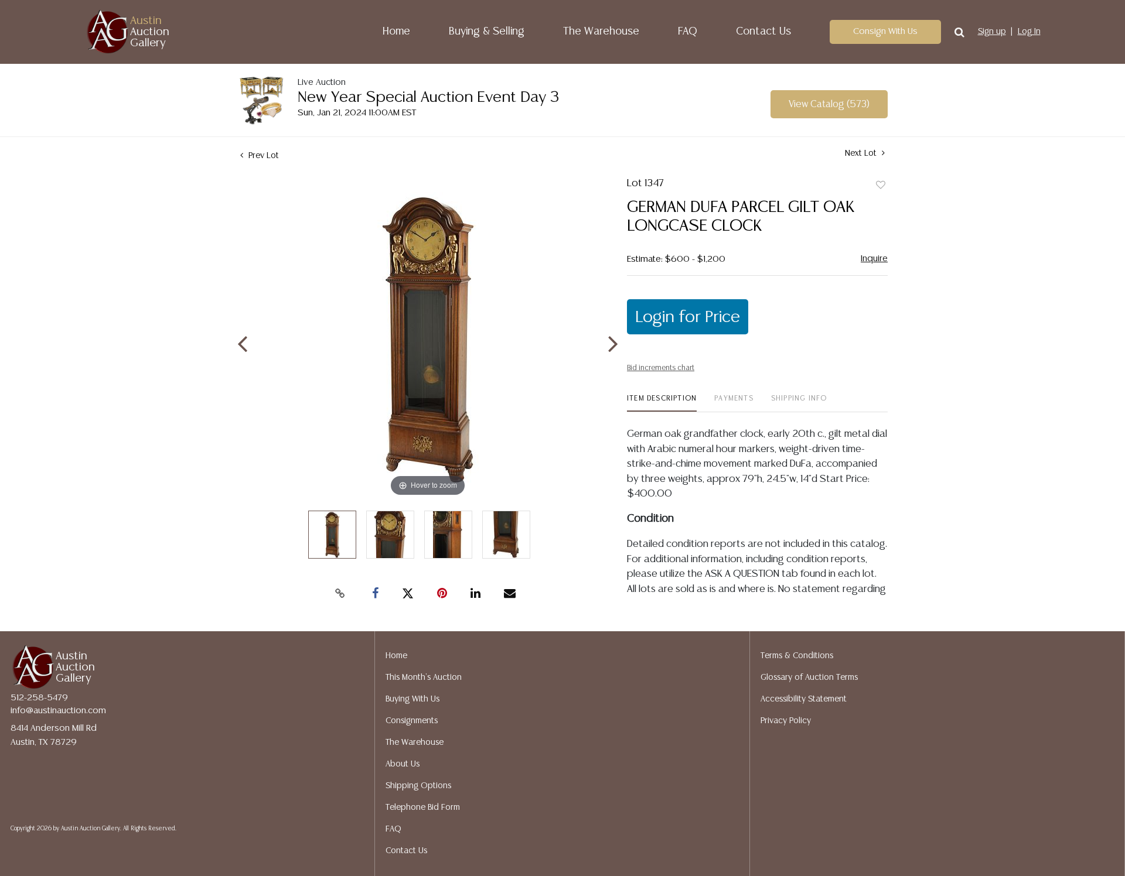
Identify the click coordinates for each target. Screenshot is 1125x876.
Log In (1029, 32)
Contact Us (763, 31)
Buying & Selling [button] (486, 31)
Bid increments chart (660, 368)
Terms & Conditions (797, 656)
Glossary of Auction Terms (809, 677)
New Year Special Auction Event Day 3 (429, 97)
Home (396, 31)
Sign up (992, 32)
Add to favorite (881, 185)
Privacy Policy (786, 721)
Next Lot (862, 153)
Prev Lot (262, 156)
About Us (403, 764)
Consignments (412, 721)
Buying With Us (412, 699)
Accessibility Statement (804, 699)
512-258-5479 (39, 697)
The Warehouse (601, 31)
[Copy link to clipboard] (340, 594)
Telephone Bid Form (423, 807)
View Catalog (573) (829, 104)
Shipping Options (418, 786)
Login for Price (687, 317)
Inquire (874, 258)
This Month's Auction (424, 677)
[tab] (662, 403)
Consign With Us (885, 31)
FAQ (687, 31)
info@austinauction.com (58, 710)
